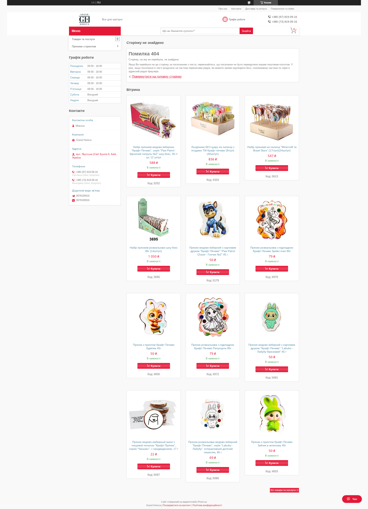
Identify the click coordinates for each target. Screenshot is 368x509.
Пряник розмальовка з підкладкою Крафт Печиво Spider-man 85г (271, 249)
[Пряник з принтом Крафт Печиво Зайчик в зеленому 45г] (272, 414)
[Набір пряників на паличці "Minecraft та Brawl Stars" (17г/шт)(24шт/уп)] (272, 119)
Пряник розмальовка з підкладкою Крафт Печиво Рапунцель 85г (212, 346)
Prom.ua (202, 502)
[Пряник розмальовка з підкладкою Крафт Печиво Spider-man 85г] (272, 220)
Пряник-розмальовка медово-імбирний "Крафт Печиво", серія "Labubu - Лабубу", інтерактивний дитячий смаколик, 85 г (212, 447)
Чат (354, 499)
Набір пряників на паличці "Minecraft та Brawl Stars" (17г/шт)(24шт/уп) (272, 148)
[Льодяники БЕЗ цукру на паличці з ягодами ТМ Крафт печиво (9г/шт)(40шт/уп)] (213, 119)
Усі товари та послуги (283, 490)
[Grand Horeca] (84, 19)
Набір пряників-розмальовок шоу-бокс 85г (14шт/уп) (154, 249)
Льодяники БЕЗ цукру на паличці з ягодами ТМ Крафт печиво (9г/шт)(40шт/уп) (212, 150)
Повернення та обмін (282, 8)
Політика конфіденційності (207, 505)
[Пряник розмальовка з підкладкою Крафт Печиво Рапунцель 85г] (213, 317)
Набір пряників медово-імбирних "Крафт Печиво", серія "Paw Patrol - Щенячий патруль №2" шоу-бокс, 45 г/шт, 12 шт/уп (153, 152)
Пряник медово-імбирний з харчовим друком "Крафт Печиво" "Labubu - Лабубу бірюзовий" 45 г (271, 348)
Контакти (236, 8)
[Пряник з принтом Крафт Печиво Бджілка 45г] (154, 317)
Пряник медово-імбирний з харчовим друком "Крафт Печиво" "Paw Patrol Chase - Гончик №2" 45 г (212, 251)
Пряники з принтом (84, 46)
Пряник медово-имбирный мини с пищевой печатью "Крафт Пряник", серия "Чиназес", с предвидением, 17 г (153, 445)
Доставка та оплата (256, 8)
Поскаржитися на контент (177, 505)
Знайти (246, 31)
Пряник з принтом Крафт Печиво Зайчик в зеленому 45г (271, 443)
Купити (155, 175)
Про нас (223, 8)
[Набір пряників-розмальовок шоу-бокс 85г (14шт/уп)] (154, 220)
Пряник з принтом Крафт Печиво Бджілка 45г (153, 346)
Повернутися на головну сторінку (157, 76)
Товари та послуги (83, 39)
